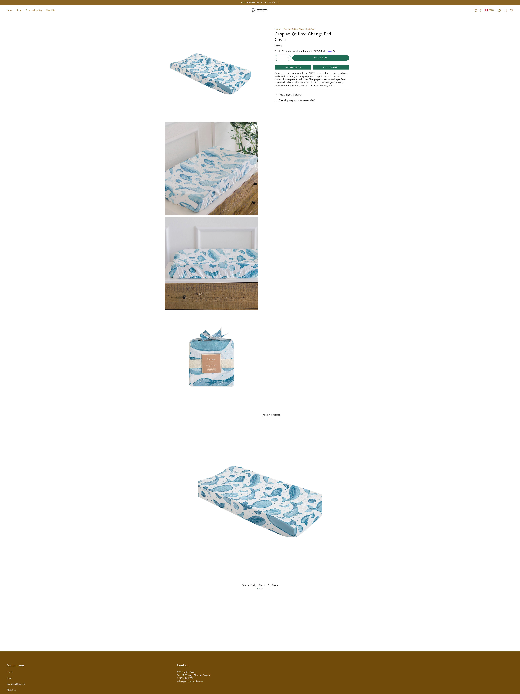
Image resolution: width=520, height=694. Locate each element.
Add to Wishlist (331, 67)
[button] (19, 10)
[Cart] (511, 10)
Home (277, 29)
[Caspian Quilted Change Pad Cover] (260, 501)
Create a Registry (16, 683)
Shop (9, 677)
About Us (11, 689)
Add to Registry (293, 67)
